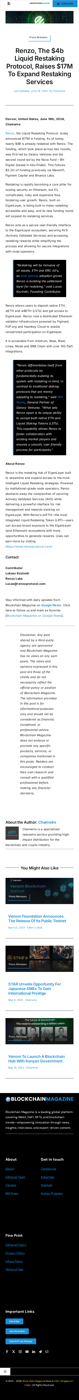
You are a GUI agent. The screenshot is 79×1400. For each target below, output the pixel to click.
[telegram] (40, 1351)
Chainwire (59, 90)
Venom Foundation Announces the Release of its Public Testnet (37, 918)
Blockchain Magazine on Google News (34, 615)
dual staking (29, 276)
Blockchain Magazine (34, 1381)
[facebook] (7, 1351)
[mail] (46, 1351)
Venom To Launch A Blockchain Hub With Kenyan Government (36, 1058)
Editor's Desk (34, 927)
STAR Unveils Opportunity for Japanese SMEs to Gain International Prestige (34, 989)
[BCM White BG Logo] (39, 4)
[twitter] (13, 1351)
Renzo (10, 133)
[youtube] (27, 1351)
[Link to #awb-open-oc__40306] (9, 3)
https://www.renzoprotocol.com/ (29, 546)
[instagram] (20, 1351)
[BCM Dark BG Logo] (39, 1098)
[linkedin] (33, 1351)
